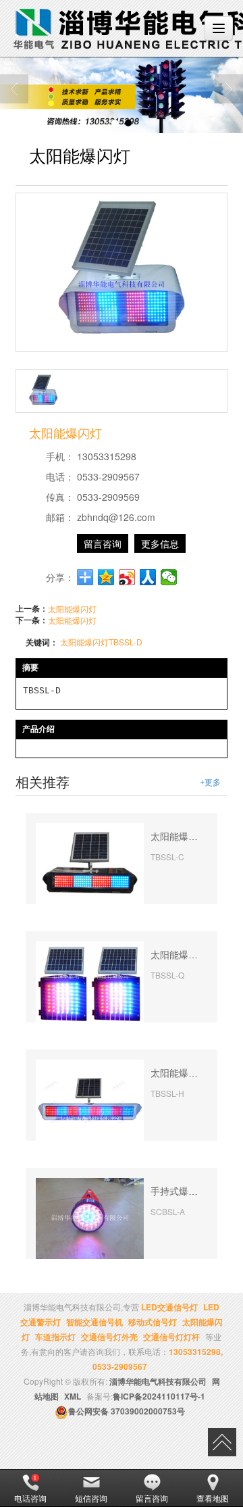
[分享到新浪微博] (127, 577)
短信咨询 (91, 1498)
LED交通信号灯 (169, 1307)
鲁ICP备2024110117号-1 (159, 1396)
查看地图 (212, 1498)
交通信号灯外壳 (109, 1337)
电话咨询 (30, 1498)
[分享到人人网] (148, 577)
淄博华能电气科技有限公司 (158, 1381)
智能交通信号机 (94, 1322)
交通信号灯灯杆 (171, 1337)
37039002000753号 (126, 1411)
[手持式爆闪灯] (90, 1216)
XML (72, 1396)
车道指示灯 (55, 1337)
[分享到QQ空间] (106, 577)
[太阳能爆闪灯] (90, 862)
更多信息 (160, 543)
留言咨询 (103, 543)
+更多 (210, 782)
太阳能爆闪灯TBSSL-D (101, 641)
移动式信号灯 (152, 1322)
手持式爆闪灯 (179, 1191)
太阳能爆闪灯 (72, 608)
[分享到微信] (169, 577)
